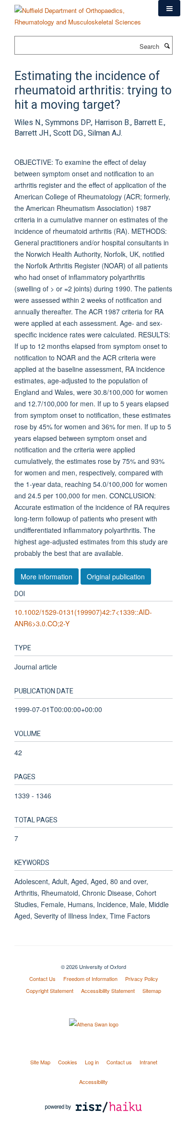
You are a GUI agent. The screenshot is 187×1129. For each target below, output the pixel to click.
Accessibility (93, 1081)
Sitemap (151, 990)
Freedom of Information (90, 978)
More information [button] (46, 576)
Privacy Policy (141, 978)
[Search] (167, 45)
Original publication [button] (116, 576)
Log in (92, 1062)
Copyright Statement (49, 990)
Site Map (40, 1062)
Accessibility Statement (108, 990)
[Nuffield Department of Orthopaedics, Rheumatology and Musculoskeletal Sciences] (79, 12)
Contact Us (42, 978)
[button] (169, 8)
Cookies (67, 1062)
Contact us (119, 1062)
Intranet (148, 1062)
